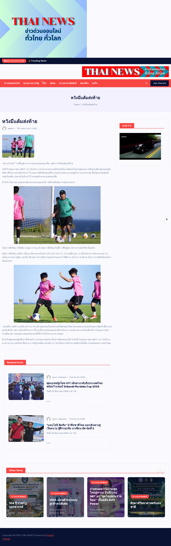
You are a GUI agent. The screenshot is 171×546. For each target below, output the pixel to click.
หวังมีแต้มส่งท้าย (89, 104)
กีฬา (44, 83)
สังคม (53, 83)
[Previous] (158, 470)
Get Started (159, 83)
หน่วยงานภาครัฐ (31, 83)
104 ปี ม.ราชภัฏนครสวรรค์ (140, 505)
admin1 (11, 128)
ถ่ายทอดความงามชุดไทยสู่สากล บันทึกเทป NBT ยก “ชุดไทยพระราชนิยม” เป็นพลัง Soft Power (65, 496)
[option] (25, 497)
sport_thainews (59, 377)
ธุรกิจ (94, 83)
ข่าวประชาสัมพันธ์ (68, 83)
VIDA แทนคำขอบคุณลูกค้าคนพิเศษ (23, 501)
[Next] (163, 470)
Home (76, 104)
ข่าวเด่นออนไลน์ (12, 83)
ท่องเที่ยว (84, 83)
